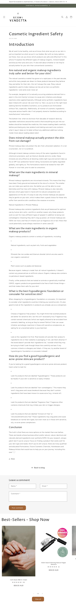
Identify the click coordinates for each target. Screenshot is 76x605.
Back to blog (39, 468)
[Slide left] (33, 593)
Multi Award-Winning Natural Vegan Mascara (53, 563)
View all (38, 599)
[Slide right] (42, 593)
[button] (4, 17)
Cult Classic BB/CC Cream (18, 580)
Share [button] (13, 459)
